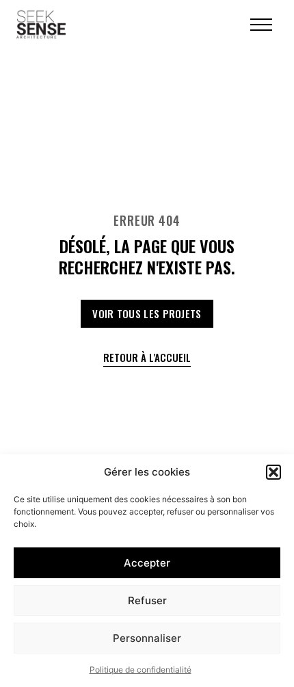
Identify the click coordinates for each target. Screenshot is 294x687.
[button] (273, 472)
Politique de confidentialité (140, 669)
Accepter (147, 562)
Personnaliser (147, 638)
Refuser (147, 600)
